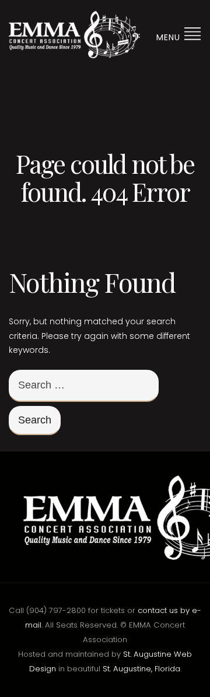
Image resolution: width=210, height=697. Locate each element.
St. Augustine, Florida (141, 668)
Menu (169, 37)
